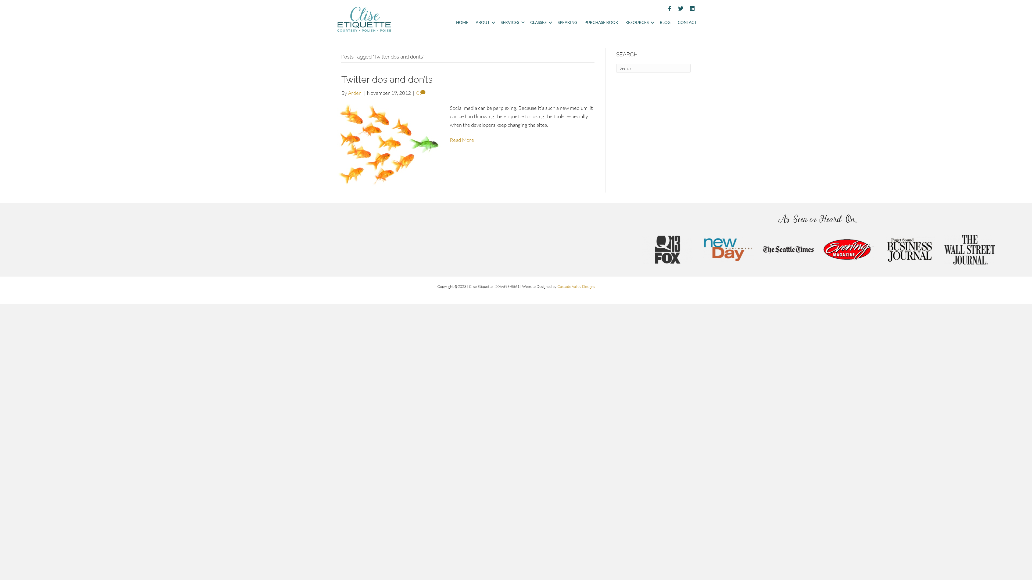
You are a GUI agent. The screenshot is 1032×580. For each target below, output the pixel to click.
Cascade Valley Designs (576, 286)
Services (510, 22)
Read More (462, 140)
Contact (687, 22)
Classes (538, 22)
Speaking (567, 22)
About (483, 22)
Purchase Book (601, 22)
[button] (493, 22)
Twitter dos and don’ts (386, 79)
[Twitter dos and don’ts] (390, 144)
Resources (637, 22)
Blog (665, 22)
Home (462, 22)
